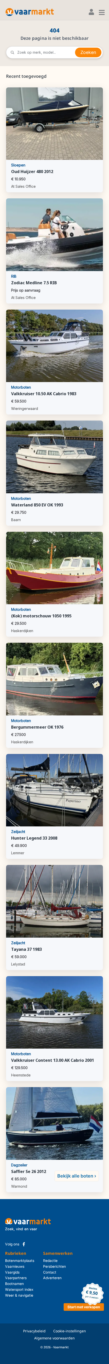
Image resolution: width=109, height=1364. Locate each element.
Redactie (50, 1260)
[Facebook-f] (24, 1244)
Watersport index (19, 1289)
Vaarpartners (16, 1278)
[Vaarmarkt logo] (30, 12)
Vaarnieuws (14, 1266)
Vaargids (12, 1272)
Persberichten (52, 1266)
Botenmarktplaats (19, 1260)
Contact (49, 1272)
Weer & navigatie (19, 1295)
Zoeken (88, 52)
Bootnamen (14, 1283)
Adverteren (52, 1278)
